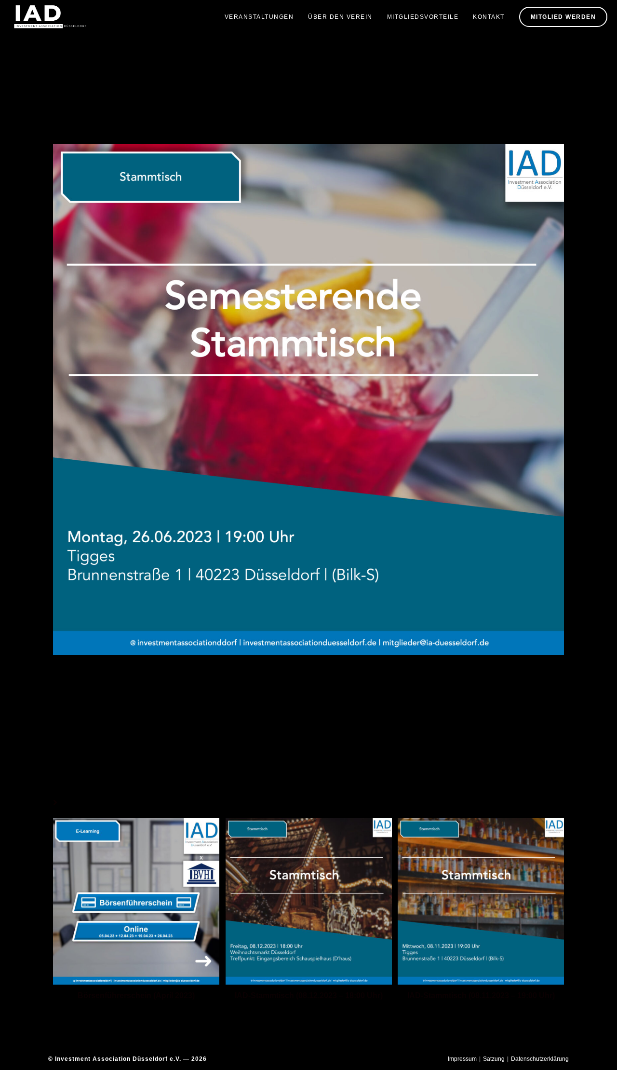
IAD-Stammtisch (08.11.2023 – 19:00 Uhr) (481, 995)
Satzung (494, 1059)
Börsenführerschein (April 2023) (136, 995)
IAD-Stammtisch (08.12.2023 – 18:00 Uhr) (309, 995)
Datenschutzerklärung (540, 1059)
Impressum (462, 1059)
